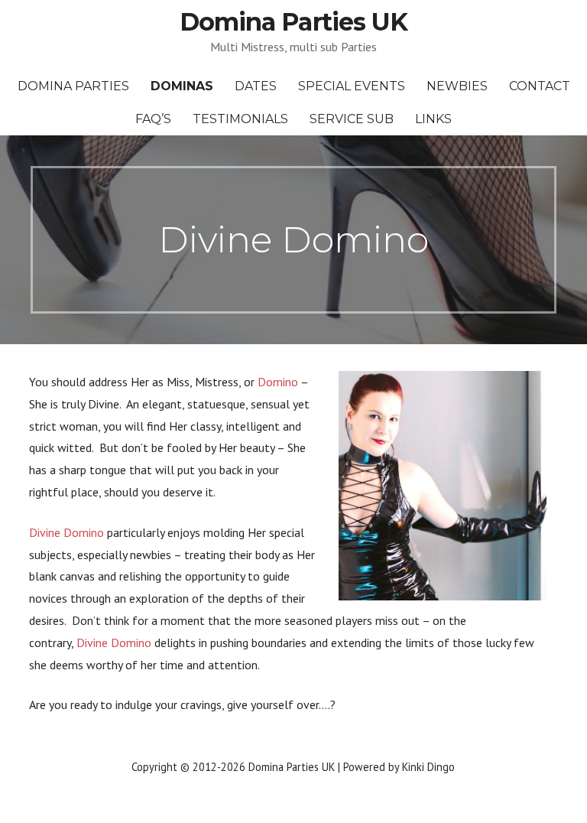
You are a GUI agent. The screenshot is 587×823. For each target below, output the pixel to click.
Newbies (457, 86)
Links (433, 119)
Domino (278, 381)
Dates (256, 86)
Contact (539, 86)
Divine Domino (66, 532)
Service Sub (352, 119)
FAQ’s (153, 119)
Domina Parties (73, 86)
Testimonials (240, 119)
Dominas (182, 86)
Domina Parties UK (293, 22)
